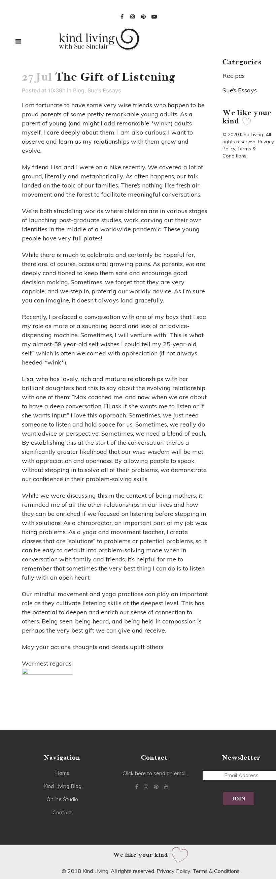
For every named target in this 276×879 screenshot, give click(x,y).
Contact (62, 812)
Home (62, 772)
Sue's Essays (104, 90)
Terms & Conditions (216, 871)
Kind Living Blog (62, 786)
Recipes (233, 76)
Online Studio (62, 799)
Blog (78, 90)
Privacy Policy (173, 871)
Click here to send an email (154, 773)
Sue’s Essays (239, 90)
